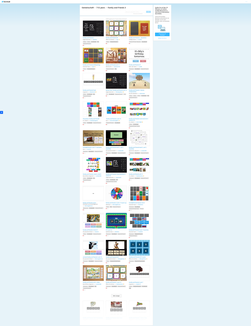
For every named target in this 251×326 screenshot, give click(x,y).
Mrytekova (140, 204)
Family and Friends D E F (112, 257)
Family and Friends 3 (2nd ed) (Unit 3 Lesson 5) (116, 174)
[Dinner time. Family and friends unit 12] (116, 81)
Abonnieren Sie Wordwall (162, 34)
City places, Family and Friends (91, 118)
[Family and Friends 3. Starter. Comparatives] (139, 81)
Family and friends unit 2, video (91, 282)
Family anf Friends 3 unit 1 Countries (139, 230)
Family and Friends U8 (112, 37)
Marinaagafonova (89, 205)
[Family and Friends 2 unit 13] (116, 273)
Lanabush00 (120, 150)
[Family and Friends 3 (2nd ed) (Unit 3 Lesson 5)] (116, 165)
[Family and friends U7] (139, 55)
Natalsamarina (139, 176)
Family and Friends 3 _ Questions (137, 37)
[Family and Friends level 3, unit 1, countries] (116, 138)
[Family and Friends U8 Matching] (93, 55)
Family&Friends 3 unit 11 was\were (92, 147)
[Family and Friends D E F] (116, 248)
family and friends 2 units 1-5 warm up (116, 203)
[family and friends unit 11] (116, 55)
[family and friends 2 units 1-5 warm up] (116, 193)
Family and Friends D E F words (137, 257)
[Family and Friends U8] (116, 28)
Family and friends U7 (135, 65)
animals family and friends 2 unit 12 (92, 257)
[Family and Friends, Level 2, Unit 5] (93, 165)
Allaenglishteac (121, 258)
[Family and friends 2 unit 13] (116, 109)
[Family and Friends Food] (93, 81)
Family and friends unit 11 (136, 174)
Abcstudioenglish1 (114, 120)
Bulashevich (92, 92)
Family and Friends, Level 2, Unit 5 (92, 174)
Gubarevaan (142, 93)
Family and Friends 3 (117, 7)
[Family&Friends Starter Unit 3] (139, 193)
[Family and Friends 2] (93, 28)
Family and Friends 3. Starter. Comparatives (137, 90)
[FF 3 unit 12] (116, 220)
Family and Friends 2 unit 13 (113, 282)
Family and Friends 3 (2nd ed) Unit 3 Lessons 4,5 (138, 119)
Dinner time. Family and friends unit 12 (116, 90)
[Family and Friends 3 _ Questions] (139, 28)
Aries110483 (139, 122)
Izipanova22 (118, 177)
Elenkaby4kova (119, 92)
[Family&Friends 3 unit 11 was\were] (93, 138)
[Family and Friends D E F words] (139, 248)
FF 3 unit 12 (109, 230)
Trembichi (140, 231)
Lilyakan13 (138, 284)
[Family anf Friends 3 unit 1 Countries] (139, 220)
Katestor (97, 231)
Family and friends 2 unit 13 (113, 118)
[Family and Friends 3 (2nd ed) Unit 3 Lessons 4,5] (139, 109)
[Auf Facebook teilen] (1, 112)
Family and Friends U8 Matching (91, 65)
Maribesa (117, 231)
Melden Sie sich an (162, 38)
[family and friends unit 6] (93, 193)
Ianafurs (140, 39)
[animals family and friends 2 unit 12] (93, 248)
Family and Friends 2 (88, 37)
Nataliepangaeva (94, 120)
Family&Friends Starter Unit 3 (137, 203)
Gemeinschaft (88, 7)
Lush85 (140, 66)
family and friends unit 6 (89, 203)
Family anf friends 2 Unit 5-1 (90, 230)
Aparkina (95, 39)
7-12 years (100, 7)
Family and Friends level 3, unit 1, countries (115, 148)
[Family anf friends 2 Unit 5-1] (93, 220)
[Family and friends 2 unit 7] (139, 273)
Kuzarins (89, 149)
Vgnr (117, 39)
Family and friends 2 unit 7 (136, 282)
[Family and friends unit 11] (139, 165)
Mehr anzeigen (116, 295)
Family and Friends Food (89, 90)
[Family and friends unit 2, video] (93, 273)
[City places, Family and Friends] (93, 109)
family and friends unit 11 (113, 65)
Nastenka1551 (117, 66)
